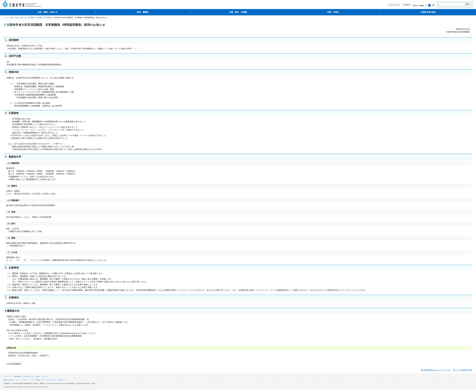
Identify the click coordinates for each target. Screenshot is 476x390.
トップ (5, 17)
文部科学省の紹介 (428, 12)
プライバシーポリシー (22, 380)
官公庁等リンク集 (28, 376)
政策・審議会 (143, 12)
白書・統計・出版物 (238, 12)
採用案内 (31, 17)
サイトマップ (394, 5)
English (407, 5)
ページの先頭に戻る (464, 370)
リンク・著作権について (37, 380)
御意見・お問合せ (9, 380)
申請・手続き (333, 12)
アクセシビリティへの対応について (57, 380)
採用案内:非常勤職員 (44, 17)
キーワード (45, 376)
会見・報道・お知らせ (48, 12)
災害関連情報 (17, 376)
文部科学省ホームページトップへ (437, 370)
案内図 (93, 383)
